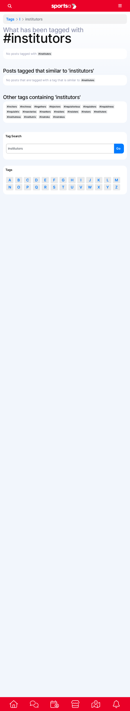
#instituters (100, 111)
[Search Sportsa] (9, 6)
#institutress (14, 117)
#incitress (25, 106)
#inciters (12, 106)
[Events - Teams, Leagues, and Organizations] (55, 704)
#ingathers (40, 106)
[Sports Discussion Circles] (34, 704)
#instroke (44, 117)
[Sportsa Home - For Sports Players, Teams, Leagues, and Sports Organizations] (64, 6)
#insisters (73, 111)
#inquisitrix (13, 111)
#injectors (54, 106)
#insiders (59, 111)
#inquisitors (89, 106)
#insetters (45, 111)
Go (118, 148)
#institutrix (30, 117)
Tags (10, 19)
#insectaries (29, 111)
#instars (86, 111)
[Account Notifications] (116, 704)
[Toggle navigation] (120, 6)
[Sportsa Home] (13, 704)
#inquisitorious (72, 106)
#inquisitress (107, 106)
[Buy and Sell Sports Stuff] (75, 704)
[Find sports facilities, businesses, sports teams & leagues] (95, 704)
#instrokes (59, 117)
